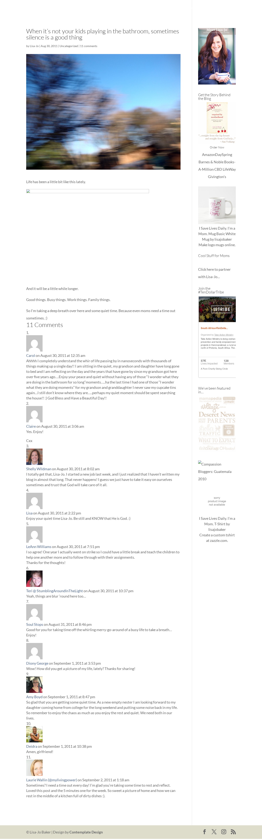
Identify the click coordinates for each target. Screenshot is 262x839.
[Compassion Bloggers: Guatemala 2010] (217, 479)
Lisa (29, 513)
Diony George (37, 663)
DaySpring (223, 154)
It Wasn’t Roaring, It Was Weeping (156, 8)
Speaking (228, 8)
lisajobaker (223, 239)
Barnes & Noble (211, 162)
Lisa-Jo (120, 8)
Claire (31, 426)
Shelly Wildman (38, 469)
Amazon (208, 154)
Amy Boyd (34, 697)
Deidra (31, 746)
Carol (30, 355)
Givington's (217, 176)
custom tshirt (224, 535)
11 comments (88, 46)
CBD (218, 169)
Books (193, 8)
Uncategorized (69, 46)
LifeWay (229, 169)
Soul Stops (34, 624)
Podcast (209, 8)
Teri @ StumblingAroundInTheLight (54, 591)
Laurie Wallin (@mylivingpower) (51, 780)
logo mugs (216, 244)
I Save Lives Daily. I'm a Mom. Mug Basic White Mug (217, 233)
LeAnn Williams (38, 546)
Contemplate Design (86, 832)
